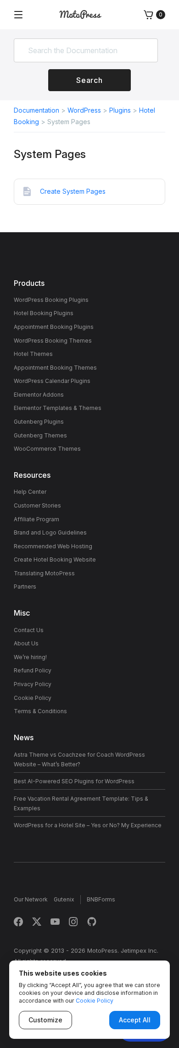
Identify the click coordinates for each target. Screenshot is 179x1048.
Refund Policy (32, 670)
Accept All (135, 1020)
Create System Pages (73, 191)
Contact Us (29, 630)
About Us (26, 643)
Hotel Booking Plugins (43, 313)
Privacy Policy (32, 684)
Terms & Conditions (40, 711)
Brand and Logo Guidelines (50, 532)
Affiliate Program (36, 519)
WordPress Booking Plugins (51, 299)
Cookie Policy (32, 697)
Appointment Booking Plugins (54, 326)
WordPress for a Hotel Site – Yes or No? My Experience (88, 825)
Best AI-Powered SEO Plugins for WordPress (74, 781)
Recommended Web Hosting (53, 546)
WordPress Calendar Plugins (52, 380)
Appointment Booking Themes (55, 367)
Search (89, 80)
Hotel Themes (33, 353)
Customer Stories (37, 505)
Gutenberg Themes (40, 435)
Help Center (30, 491)
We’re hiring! (30, 657)
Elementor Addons (39, 394)
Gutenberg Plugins (39, 421)
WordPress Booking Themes (53, 340)
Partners (25, 586)
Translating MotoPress (44, 573)
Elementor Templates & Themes (57, 407)
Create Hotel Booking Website (55, 559)
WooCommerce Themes (47, 448)
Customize (45, 1020)
